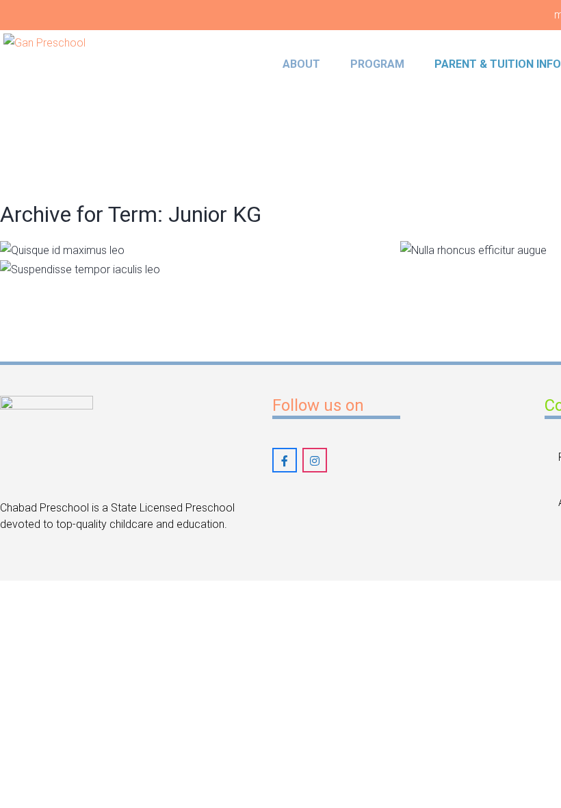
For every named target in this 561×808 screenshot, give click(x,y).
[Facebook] (284, 460)
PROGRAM (377, 64)
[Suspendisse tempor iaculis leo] (36, 277)
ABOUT (301, 64)
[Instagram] (314, 460)
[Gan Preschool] (63, 95)
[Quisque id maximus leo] (36, 257)
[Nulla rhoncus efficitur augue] (436, 257)
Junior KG (340, 245)
